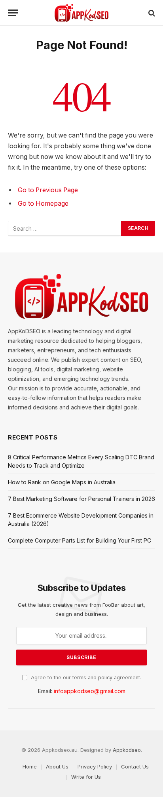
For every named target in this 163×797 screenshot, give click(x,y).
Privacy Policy (95, 766)
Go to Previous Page (48, 190)
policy (105, 677)
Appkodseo (127, 750)
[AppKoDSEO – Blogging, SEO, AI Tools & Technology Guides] (81, 13)
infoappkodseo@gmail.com (89, 691)
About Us (57, 766)
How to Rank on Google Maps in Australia (62, 482)
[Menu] (13, 13)
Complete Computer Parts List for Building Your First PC (79, 540)
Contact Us (135, 766)
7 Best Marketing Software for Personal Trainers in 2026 (81, 498)
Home (30, 766)
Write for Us (86, 777)
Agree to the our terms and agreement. (85, 677)
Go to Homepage (43, 203)
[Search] (151, 13)
